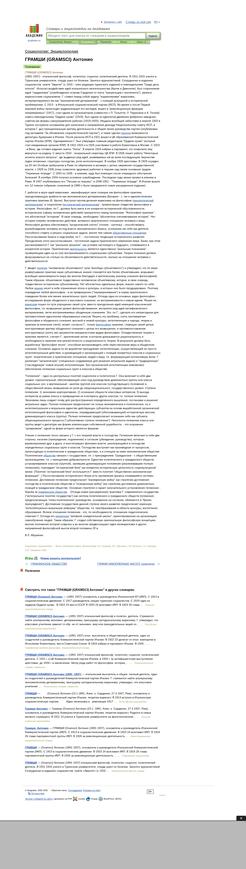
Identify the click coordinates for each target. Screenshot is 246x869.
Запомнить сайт (113, 22)
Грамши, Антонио (37, 728)
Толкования (87, 42)
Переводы (105, 42)
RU (156, 22)
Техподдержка (75, 790)
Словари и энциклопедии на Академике (78, 29)
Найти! (153, 36)
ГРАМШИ (31, 693)
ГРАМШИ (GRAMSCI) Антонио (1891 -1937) (53, 674)
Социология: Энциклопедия (62, 42)
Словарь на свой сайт (138, 22)
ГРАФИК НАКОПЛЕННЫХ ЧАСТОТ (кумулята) (126, 563)
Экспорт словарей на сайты (38, 799)
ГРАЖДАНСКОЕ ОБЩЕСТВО (49, 563)
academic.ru (34, 40)
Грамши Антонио (36, 708)
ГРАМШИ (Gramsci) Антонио (44, 596)
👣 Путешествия (36, 793)
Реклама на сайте (92, 790)
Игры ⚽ (141, 42)
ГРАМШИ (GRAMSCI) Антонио (45, 616)
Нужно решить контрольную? (61, 558)
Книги (123, 42)
